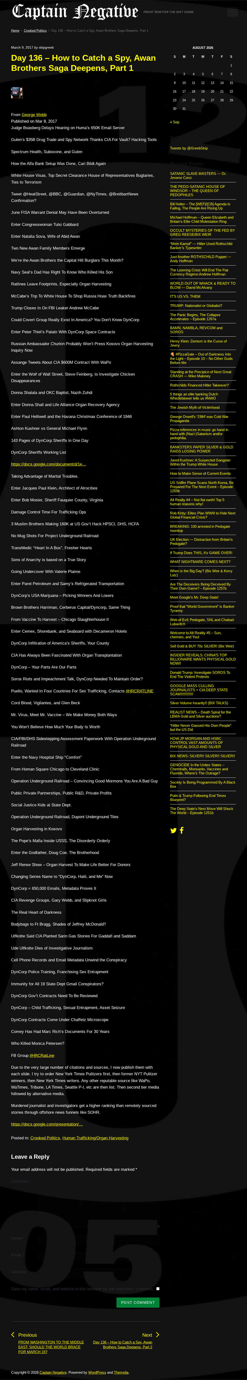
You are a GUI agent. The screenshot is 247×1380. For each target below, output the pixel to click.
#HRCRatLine (42, 1055)
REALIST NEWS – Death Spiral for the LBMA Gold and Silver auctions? (200, 714)
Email (17, 1255)
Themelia (121, 1372)
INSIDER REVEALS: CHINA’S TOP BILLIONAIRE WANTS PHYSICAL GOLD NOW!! (203, 659)
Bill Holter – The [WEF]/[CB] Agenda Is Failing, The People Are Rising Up (200, 206)
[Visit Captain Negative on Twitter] (173, 832)
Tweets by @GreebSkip (189, 148)
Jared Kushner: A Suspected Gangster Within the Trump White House (200, 462)
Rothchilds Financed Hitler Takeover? (199, 385)
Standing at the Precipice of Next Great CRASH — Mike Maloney (200, 374)
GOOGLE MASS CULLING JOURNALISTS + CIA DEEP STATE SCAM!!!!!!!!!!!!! (199, 690)
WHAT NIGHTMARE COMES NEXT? (200, 562)
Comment (21, 1181)
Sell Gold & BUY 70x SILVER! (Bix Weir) (202, 646)
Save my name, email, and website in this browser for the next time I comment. (82, 1289)
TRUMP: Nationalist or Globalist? (196, 306)
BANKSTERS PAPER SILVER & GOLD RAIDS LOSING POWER (201, 449)
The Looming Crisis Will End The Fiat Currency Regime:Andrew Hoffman (199, 272)
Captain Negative (53, 1372)
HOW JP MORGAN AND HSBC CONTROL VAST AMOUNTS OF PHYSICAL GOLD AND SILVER (196, 742)
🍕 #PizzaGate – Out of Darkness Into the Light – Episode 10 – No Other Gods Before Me (201, 358)
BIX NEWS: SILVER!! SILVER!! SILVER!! (202, 756)
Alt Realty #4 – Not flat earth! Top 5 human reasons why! (197, 502)
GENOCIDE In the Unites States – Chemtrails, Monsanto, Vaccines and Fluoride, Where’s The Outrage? (199, 769)
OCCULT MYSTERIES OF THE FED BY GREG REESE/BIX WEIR (202, 232)
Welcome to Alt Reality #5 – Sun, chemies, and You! (195, 635)
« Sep (174, 122)
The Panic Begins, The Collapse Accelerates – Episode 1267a (195, 317)
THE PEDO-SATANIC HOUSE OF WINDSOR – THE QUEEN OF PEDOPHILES (197, 191)
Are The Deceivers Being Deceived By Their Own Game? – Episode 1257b (200, 586)
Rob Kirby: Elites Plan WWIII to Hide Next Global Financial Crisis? (202, 515)
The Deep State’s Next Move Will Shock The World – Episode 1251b (201, 811)
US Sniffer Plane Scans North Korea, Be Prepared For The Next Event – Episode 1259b (201, 487)
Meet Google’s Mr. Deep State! (194, 597)
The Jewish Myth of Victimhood (195, 407)
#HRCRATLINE (139, 691)
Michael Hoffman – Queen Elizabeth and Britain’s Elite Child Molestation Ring (201, 219)
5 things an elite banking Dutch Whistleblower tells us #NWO (194, 396)
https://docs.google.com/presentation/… (47, 1124)
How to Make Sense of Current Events (200, 473)
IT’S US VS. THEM (185, 296)
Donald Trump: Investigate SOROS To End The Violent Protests (200, 674)
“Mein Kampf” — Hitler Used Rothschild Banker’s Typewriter (201, 246)
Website (18, 1272)
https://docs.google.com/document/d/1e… (48, 464)
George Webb (34, 114)
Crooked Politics (45, 1138)
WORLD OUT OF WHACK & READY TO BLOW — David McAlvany (203, 285)
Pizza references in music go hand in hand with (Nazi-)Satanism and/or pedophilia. (199, 434)
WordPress (97, 1372)
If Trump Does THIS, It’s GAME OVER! (201, 553)
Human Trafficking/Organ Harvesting (95, 1138)
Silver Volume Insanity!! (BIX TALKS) (199, 703)
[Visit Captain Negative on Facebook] (181, 832)
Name (18, 1238)
